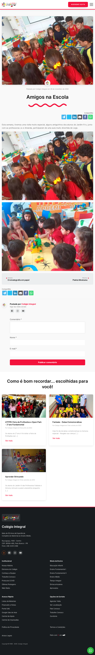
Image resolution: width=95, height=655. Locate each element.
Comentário (16, 319)
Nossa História (7, 565)
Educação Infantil (56, 565)
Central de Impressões (10, 620)
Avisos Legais (7, 636)
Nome (13, 337)
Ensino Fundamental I (58, 569)
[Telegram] (4, 293)
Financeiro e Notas (9, 605)
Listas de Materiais (9, 601)
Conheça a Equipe (8, 573)
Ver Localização (56, 605)
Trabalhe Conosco (8, 577)
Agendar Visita (78, 4)
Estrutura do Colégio (9, 569)
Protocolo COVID (8, 581)
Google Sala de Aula (9, 612)
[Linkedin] (74, 117)
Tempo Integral (55, 581)
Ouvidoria (53, 616)
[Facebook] (85, 117)
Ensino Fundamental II (58, 573)
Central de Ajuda (8, 616)
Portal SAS (6, 609)
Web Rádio (6, 588)
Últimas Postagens (9, 584)
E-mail (13, 348)
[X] (69, 117)
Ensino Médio (55, 577)
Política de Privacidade (10, 627)
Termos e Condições (57, 627)
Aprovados (54, 588)
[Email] (80, 117)
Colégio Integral (28, 304)
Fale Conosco (55, 609)
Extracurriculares (56, 584)
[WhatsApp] (90, 117)
